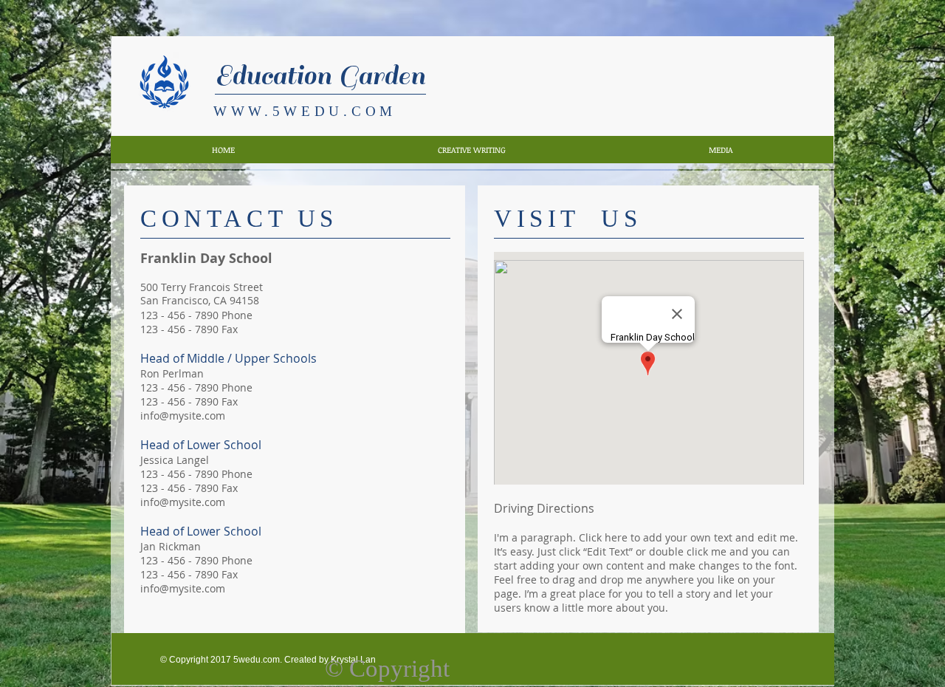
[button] (471, 149)
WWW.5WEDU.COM (304, 111)
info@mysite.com (182, 416)
